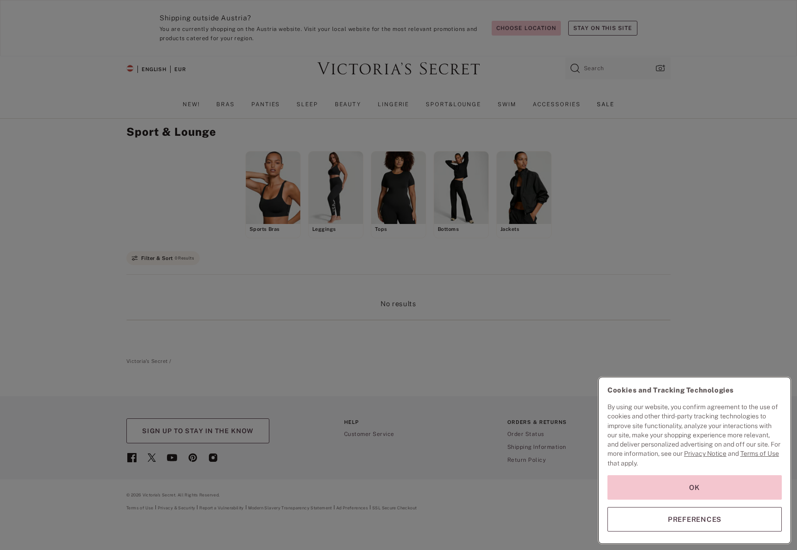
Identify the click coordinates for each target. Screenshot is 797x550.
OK (694, 487)
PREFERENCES (694, 519)
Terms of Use (759, 453)
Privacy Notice (705, 453)
